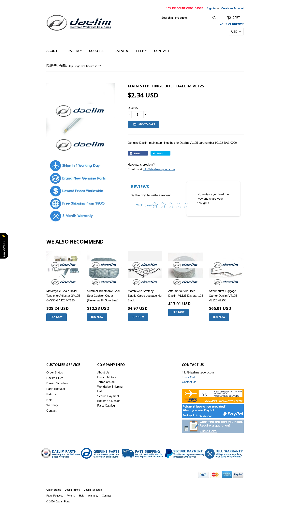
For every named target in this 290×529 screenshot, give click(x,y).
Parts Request (55, 388)
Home (49, 66)
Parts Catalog (106, 405)
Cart (236, 17)
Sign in (211, 8)
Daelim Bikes (55, 378)
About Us (103, 372)
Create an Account (232, 8)
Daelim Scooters (57, 383)
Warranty (52, 405)
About (52, 51)
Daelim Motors (106, 377)
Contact (162, 51)
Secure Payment (108, 396)
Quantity (133, 107)
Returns (51, 394)
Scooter (97, 51)
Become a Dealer (108, 400)
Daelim (73, 51)
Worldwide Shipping (110, 386)
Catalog (121, 51)
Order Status (54, 372)
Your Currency (232, 24)
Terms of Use (106, 382)
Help (140, 51)
